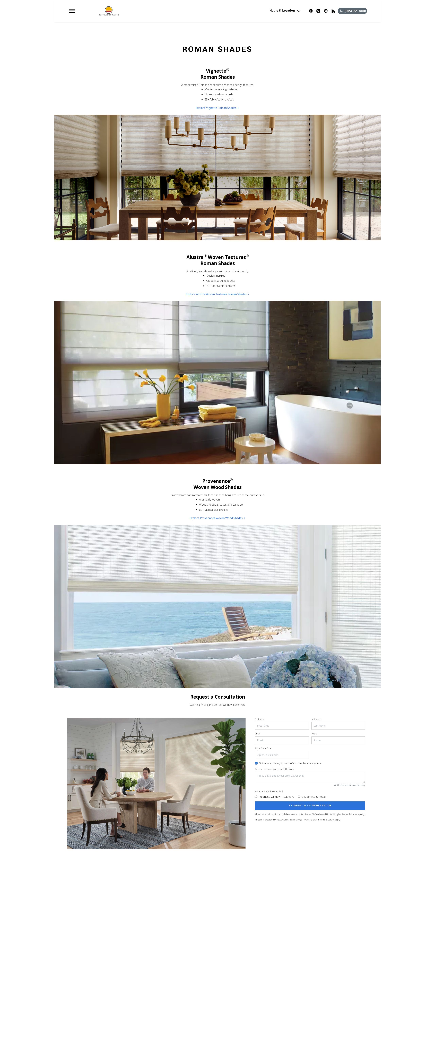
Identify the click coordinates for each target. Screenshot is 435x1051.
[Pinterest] (326, 11)
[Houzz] (333, 11)
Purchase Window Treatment (276, 797)
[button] (72, 11)
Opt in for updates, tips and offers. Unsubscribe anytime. (290, 763)
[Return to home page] (138, 11)
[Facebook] (311, 11)
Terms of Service (327, 819)
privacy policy (358, 814)
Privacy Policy (309, 819)
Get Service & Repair (313, 797)
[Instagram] (318, 11)
